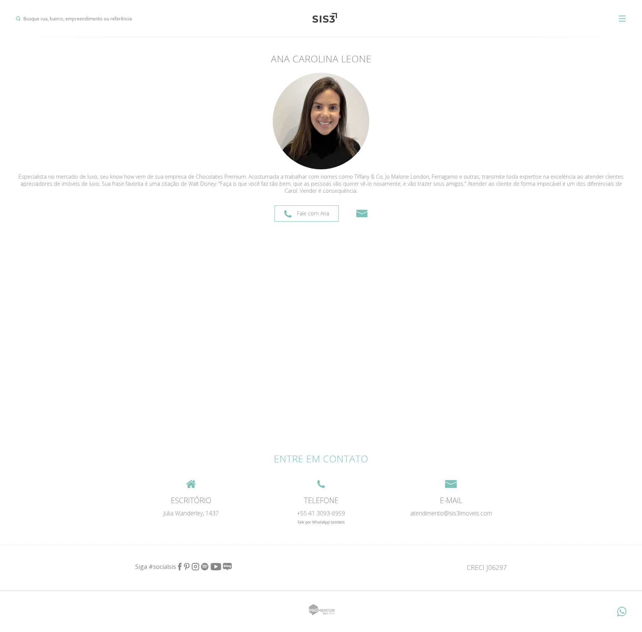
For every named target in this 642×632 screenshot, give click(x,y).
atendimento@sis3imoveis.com (451, 513)
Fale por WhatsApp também (321, 522)
